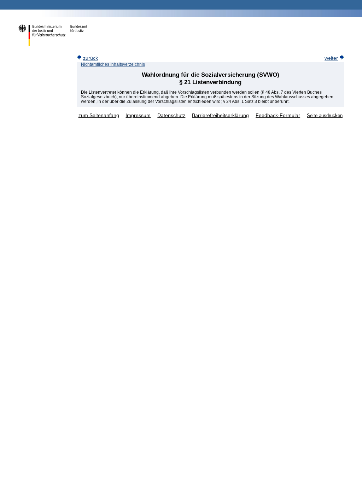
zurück (90, 58)
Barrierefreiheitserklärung (220, 115)
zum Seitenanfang (98, 115)
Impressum (138, 115)
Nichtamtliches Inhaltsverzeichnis (113, 64)
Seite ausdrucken (325, 115)
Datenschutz (171, 115)
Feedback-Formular (278, 115)
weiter (331, 58)
